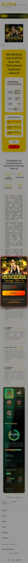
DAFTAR (13, 293)
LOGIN (13, 287)
